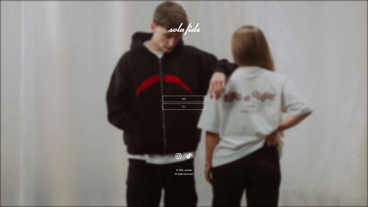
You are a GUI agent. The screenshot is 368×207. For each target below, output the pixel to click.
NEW (184, 99)
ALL (184, 106)
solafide (188, 170)
